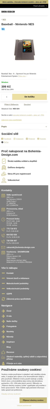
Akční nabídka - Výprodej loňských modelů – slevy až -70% (24, 2)
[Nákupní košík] (40, 11)
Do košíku (30, 97)
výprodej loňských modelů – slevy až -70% (28, 115)
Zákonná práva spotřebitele (11, 120)
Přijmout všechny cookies (33, 400)
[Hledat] (34, 11)
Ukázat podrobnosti (24, 405)
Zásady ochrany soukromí (11, 394)
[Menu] (45, 11)
